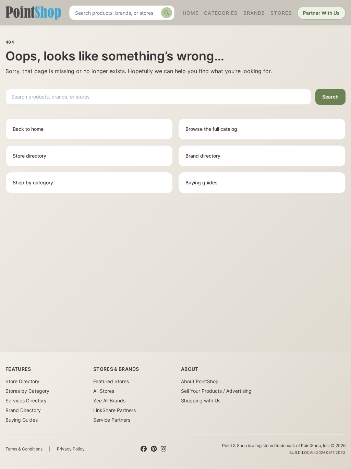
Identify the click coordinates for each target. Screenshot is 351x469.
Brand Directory (23, 410)
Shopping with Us (200, 400)
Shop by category (33, 182)
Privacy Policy (71, 448)
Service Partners (111, 420)
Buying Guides (21, 420)
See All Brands (109, 400)
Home (190, 13)
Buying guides (201, 182)
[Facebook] (144, 449)
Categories (221, 13)
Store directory (29, 156)
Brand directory (202, 156)
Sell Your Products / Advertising (216, 391)
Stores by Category (27, 391)
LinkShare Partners (114, 410)
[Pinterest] (154, 449)
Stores (281, 13)
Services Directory (26, 400)
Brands (254, 13)
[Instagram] (163, 449)
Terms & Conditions (24, 448)
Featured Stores (111, 381)
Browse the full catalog (211, 129)
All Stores (103, 391)
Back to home (28, 129)
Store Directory (22, 381)
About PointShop (200, 381)
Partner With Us (321, 13)
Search (330, 97)
